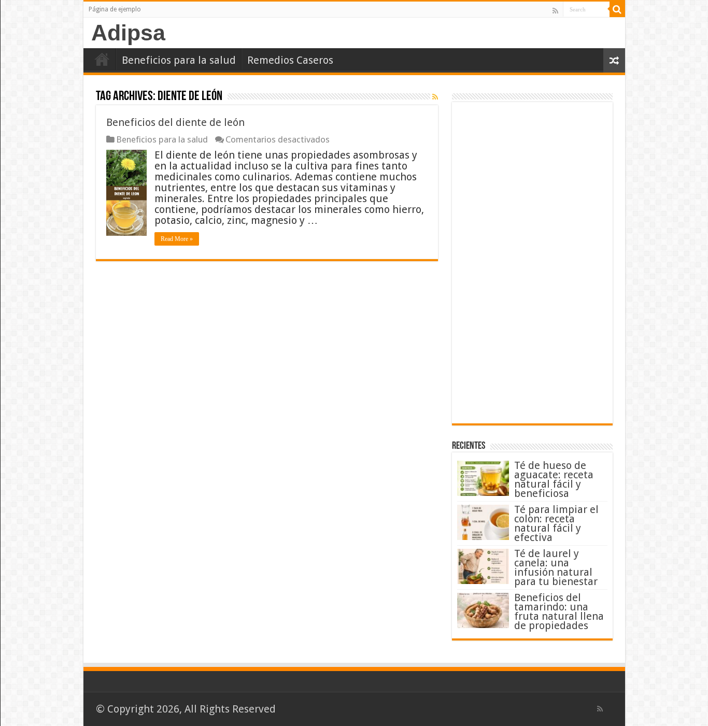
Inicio (102, 59)
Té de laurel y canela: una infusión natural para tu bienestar (556, 567)
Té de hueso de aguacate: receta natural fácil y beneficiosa (553, 479)
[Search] (617, 9)
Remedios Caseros (290, 60)
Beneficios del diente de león (175, 122)
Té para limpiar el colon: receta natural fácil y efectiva (556, 523)
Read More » (177, 239)
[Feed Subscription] (435, 97)
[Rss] (555, 10)
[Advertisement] (532, 262)
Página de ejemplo (115, 9)
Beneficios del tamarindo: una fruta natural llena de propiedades (559, 611)
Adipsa (128, 32)
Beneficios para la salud (179, 60)
